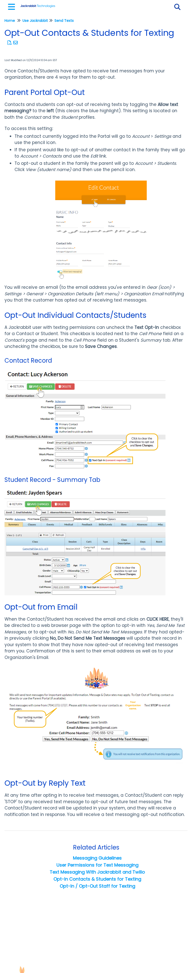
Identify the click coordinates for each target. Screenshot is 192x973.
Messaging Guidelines (97, 858)
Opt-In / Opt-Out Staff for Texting (97, 886)
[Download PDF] (10, 43)
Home (9, 20)
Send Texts (64, 20)
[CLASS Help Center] (38, 4)
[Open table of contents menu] (12, 6)
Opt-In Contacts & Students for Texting (97, 879)
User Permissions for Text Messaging (97, 865)
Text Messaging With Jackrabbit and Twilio (97, 872)
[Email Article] (15, 43)
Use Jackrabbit (35, 20)
